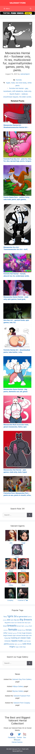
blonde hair (20, 622)
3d (15, 616)
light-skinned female (19, 635)
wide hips (22, 647)
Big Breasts (26, 619)
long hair (7, 638)
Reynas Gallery (18, 691)
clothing (26, 626)
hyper (8, 83)
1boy (5, 616)
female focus (21, 630)
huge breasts (27, 633)
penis (6, 644)
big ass (16, 620)
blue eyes (27, 622)
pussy (11, 644)
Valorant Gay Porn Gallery (21, 679)
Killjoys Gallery (18, 686)
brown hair (20, 626)
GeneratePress (17, 751)
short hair (19, 644)
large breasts (8, 635)
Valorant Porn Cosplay (21, 703)
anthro (30, 616)
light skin (29, 635)
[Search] (29, 515)
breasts (11, 625)
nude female (27, 641)
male (13, 83)
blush (5, 626)
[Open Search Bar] (30, 8)
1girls (10, 616)
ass (8, 619)
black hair (14, 622)
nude (20, 641)
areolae (5, 620)
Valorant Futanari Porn (21, 696)
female (12, 629)
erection (6, 630)
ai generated (22, 616)
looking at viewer (18, 638)
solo (24, 643)
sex (16, 644)
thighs (17, 647)
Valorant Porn (18, 3)
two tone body (21, 83)
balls (12, 620)
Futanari (10, 633)
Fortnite (19, 80)
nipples (14, 641)
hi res (19, 633)
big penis (8, 622)
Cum (30, 626)
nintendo (7, 641)
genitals (15, 633)
